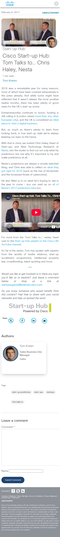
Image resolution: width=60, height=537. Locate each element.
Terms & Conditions (36, 496)
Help (19, 496)
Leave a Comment (50, 13)
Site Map (25, 496)
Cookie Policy (6, 497)
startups (50, 392)
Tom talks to (17, 402)
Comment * (8, 427)
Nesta (4, 150)
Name (5, 471)
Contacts (4, 496)
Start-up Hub (14, 49)
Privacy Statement (50, 496)
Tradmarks (16, 497)
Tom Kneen (10, 80)
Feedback (12, 496)
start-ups (38, 392)
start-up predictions (21, 392)
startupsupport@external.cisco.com (21, 285)
